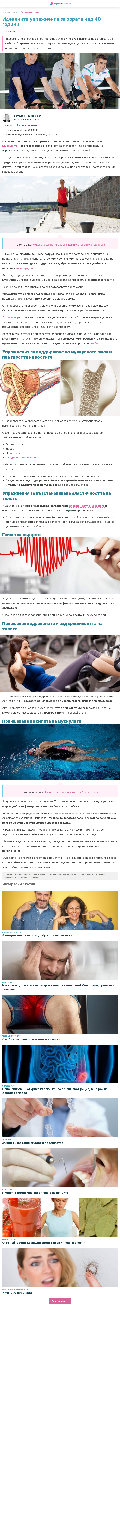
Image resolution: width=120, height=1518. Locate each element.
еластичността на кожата (87, 505)
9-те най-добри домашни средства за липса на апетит (43, 1242)
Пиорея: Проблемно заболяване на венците (35, 1192)
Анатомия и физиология (16, 1289)
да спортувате (26, 268)
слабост (95, 343)
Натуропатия (9, 1239)
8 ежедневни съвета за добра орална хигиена (37, 935)
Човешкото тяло (11, 1036)
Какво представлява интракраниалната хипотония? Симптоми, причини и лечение (58, 987)
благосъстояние (10, 12)
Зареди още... (60, 1301)
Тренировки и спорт (30, 12)
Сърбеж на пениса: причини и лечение (31, 1039)
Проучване (9, 317)
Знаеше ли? (8, 1086)
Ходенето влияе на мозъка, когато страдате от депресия (69, 244)
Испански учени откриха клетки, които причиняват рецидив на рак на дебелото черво (55, 1091)
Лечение (6, 1140)
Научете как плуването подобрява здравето (73, 792)
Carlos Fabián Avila (29, 119)
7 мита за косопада (17, 1292)
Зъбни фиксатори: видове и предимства (32, 1143)
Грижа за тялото (11, 932)
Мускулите (10, 145)
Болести (7, 982)
